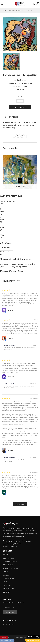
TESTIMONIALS (8, 565)
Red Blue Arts (23, 86)
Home (5, 10)
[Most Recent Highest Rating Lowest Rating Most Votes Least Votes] (6, 252)
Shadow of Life (20, 186)
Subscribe (10, 612)
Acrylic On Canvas (25, 83)
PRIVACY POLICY (8, 588)
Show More (11, 349)
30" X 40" (20, 101)
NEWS (5, 582)
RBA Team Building (33, 637)
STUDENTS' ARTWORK (10, 568)
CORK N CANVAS (8, 578)
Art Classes (4, 637)
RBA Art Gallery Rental (32, 640)
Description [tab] (11, 117)
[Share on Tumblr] (26, 136)
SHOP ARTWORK (8, 558)
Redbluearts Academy (7, 640)
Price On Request (20, 107)
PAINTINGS (6, 585)
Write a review (16, 280)
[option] (20, 34)
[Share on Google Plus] (22, 136)
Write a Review (6, 243)
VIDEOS (5, 572)
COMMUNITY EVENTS (10, 561)
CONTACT (6, 592)
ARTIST (5, 555)
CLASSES (6, 575)
